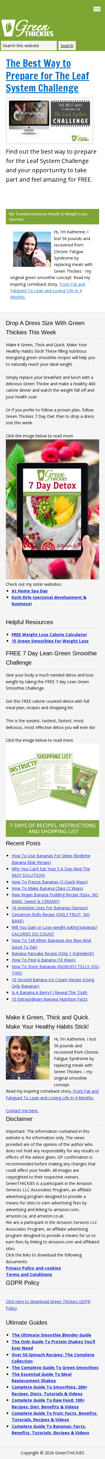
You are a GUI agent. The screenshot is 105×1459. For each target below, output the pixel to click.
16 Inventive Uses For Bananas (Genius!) (50, 907)
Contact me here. (22, 1110)
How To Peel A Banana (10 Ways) (44, 960)
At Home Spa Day (30, 591)
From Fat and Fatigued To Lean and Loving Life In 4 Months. (47, 290)
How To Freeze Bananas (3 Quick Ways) (50, 882)
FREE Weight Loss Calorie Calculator (49, 634)
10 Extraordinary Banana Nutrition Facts (50, 999)
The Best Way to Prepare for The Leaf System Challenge (47, 75)
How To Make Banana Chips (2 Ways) (47, 888)
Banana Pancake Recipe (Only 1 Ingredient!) (53, 953)
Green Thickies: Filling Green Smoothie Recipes (29, 27)
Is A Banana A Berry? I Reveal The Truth (49, 992)
